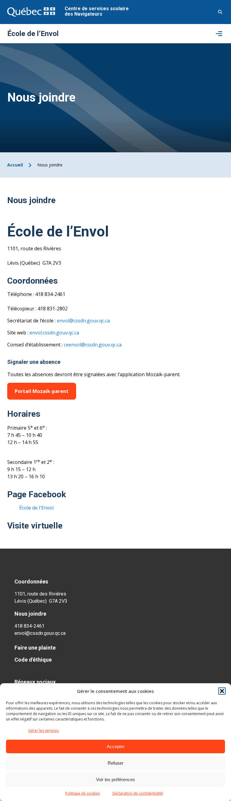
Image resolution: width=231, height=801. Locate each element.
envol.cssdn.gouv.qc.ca (54, 332)
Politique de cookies (82, 793)
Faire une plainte (35, 647)
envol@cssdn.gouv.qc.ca (83, 320)
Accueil (15, 165)
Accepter (116, 746)
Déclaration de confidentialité (137, 793)
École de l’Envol (33, 33)
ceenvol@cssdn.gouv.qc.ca (93, 344)
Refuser (115, 763)
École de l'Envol (36, 507)
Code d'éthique (33, 659)
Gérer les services (43, 730)
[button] (222, 691)
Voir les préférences (115, 779)
